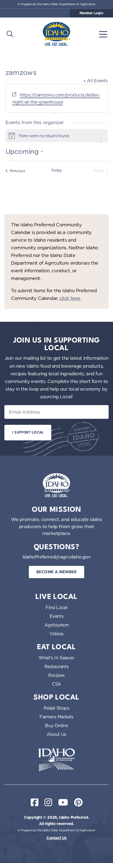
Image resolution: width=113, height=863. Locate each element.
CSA (56, 684)
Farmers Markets (56, 716)
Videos (56, 633)
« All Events (95, 80)
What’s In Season (56, 657)
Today (56, 170)
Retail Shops (56, 708)
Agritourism (56, 625)
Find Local (56, 607)
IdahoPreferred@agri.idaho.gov (56, 557)
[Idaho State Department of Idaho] (56, 759)
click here (69, 298)
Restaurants (56, 666)
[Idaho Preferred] (56, 34)
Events (57, 616)
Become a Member (56, 572)
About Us (56, 734)
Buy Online (56, 725)
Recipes (56, 675)
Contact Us (56, 837)
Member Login (91, 13)
